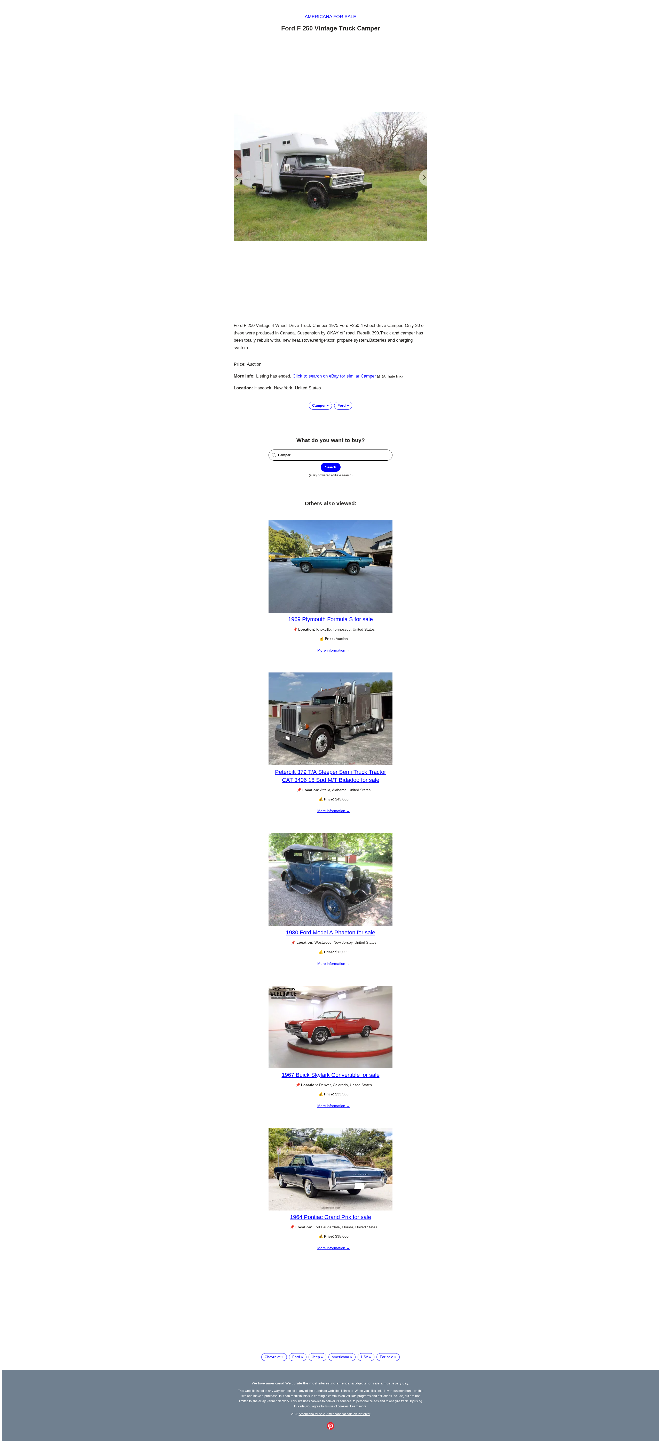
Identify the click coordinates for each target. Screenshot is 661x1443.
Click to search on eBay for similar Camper (334, 376)
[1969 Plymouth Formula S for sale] (330, 612)
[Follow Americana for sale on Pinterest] (330, 1428)
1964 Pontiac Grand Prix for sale (330, 1217)
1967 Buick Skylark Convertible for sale (331, 1075)
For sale (386, 1357)
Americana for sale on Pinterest (348, 1414)
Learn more (358, 1406)
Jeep (316, 1357)
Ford (341, 405)
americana (340, 1357)
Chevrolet (272, 1357)
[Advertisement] (330, 73)
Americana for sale (330, 16)
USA (364, 1357)
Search (330, 467)
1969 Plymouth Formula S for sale (330, 619)
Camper (319, 405)
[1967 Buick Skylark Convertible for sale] (330, 1067)
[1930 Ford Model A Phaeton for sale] (330, 925)
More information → (333, 650)
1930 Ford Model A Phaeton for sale (330, 932)
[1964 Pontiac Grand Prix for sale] (330, 1209)
